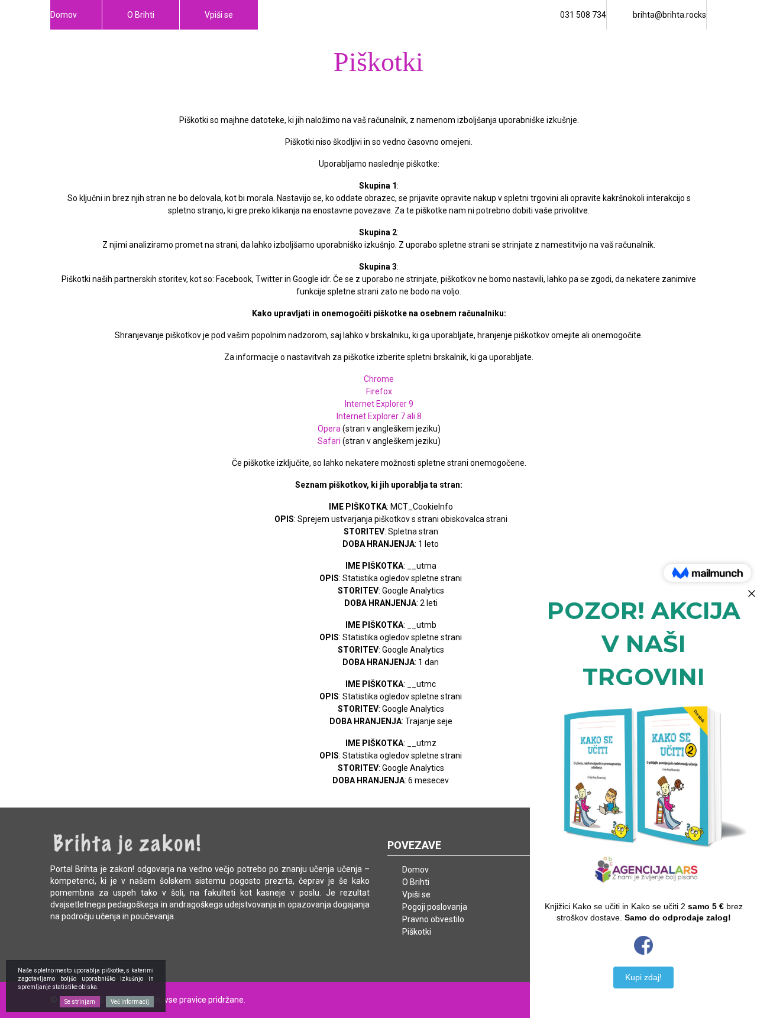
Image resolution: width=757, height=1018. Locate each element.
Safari (329, 441)
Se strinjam (79, 1001)
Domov (63, 15)
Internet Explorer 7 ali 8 (379, 416)
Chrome (379, 379)
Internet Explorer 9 (379, 404)
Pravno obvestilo (433, 919)
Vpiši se (219, 15)
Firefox (379, 391)
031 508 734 (583, 15)
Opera (329, 428)
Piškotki (416, 931)
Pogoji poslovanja (434, 907)
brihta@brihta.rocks (669, 15)
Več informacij (130, 1001)
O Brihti (140, 15)
